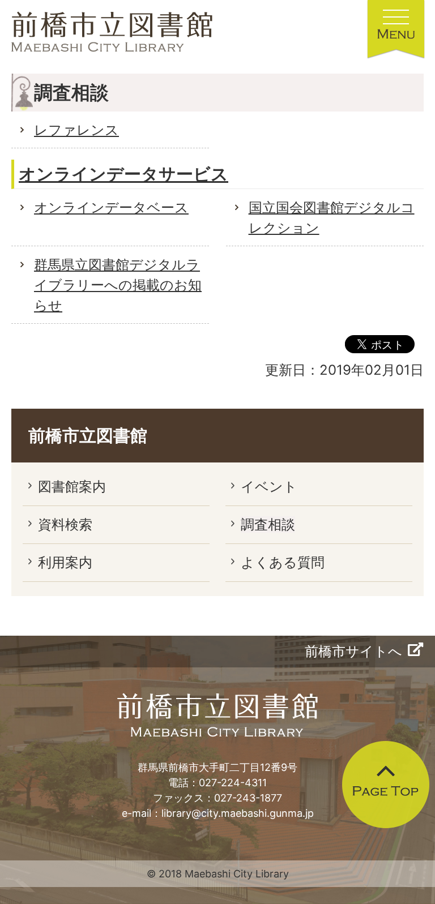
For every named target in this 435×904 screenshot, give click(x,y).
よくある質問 (283, 562)
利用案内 (65, 562)
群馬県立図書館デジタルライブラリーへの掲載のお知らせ (118, 285)
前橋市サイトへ (353, 651)
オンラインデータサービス (123, 174)
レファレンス (76, 130)
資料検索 (65, 524)
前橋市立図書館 (87, 435)
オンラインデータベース (111, 207)
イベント (269, 486)
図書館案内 (72, 486)
